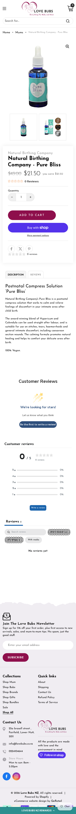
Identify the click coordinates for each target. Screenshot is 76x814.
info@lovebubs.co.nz (21, 744)
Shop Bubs (9, 687)
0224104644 (16, 751)
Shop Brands (10, 692)
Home (6, 32)
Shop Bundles (11, 702)
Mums (19, 32)
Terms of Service (48, 702)
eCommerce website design (30, 801)
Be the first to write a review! (38, 424)
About (41, 682)
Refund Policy (46, 697)
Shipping (43, 687)
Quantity (13, 190)
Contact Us (44, 692)
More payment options (38, 235)
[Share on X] (20, 248)
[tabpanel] (38, 559)
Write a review (38, 508)
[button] (38, 810)
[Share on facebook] (11, 248)
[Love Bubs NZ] (38, 8)
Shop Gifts (9, 697)
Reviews (35, 275)
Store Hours (16, 758)
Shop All (8, 712)
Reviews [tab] (14, 521)
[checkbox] (33, 540)
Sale (5, 707)
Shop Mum (9, 682)
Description (16, 275)
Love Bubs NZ (30, 793)
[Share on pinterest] (29, 248)
